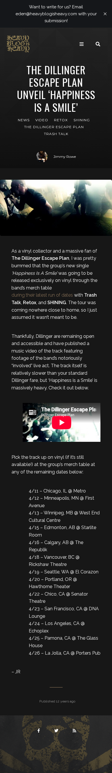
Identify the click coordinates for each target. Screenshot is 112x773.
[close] (105, 13)
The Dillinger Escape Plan (54, 127)
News (24, 120)
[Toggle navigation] (82, 44)
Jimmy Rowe (64, 156)
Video (41, 120)
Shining (82, 120)
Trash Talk (56, 134)
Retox (61, 120)
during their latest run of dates (42, 295)
